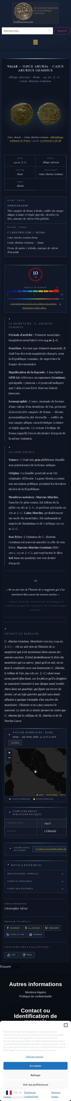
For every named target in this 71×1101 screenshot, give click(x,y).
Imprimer (37, 934)
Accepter (35, 1065)
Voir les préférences (35, 1084)
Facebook (14, 927)
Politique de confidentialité (35, 996)
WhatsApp (53, 927)
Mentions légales (35, 992)
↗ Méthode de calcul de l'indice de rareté (33, 304)
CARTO (62, 795)
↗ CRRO (15, 742)
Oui (13, 955)
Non (29, 955)
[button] (66, 1025)
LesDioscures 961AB (50, 140)
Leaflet (40, 795)
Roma (15, 966)
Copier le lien (17, 934)
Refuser (35, 1075)
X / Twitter (34, 927)
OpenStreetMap (52, 795)
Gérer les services (34, 1056)
